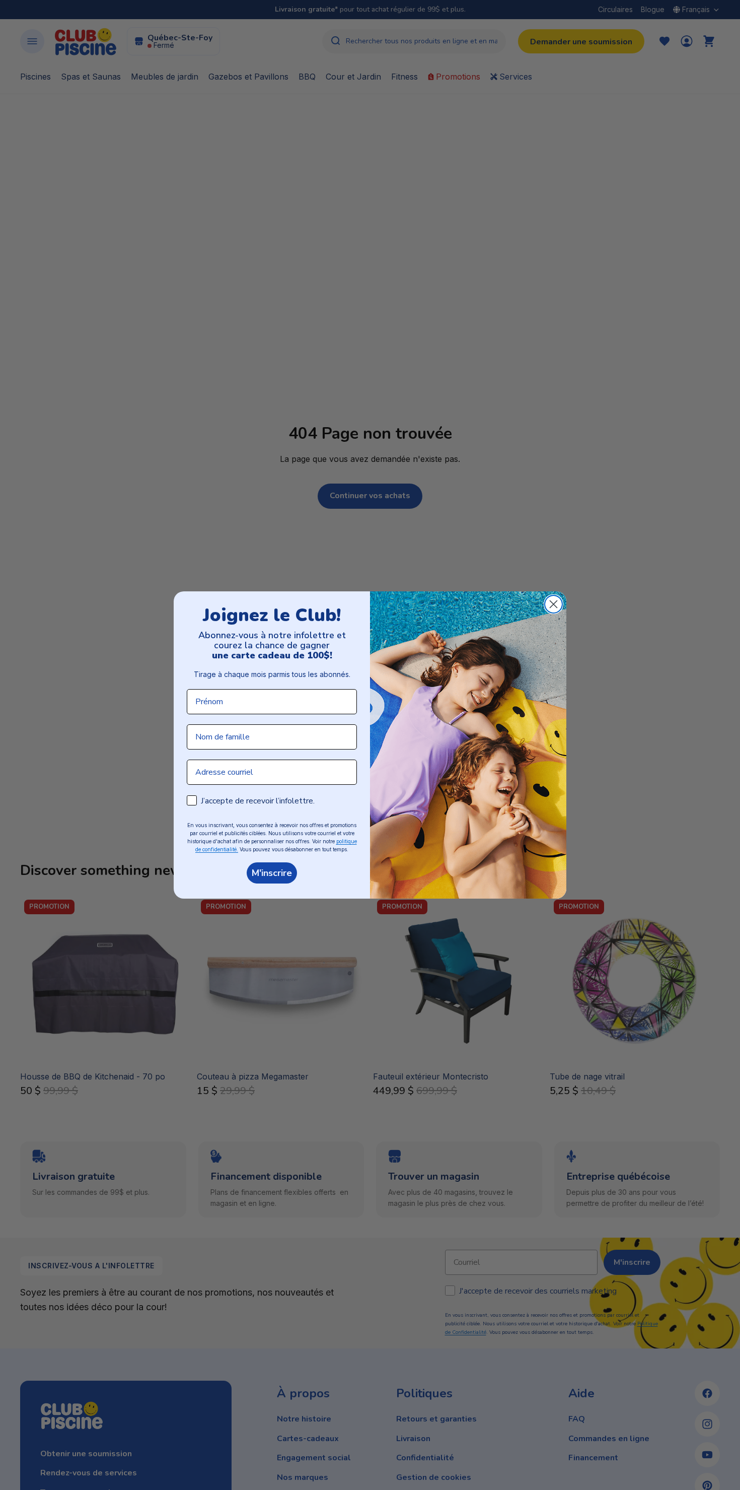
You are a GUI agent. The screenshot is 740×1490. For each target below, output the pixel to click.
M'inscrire (272, 873)
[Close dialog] (553, 604)
